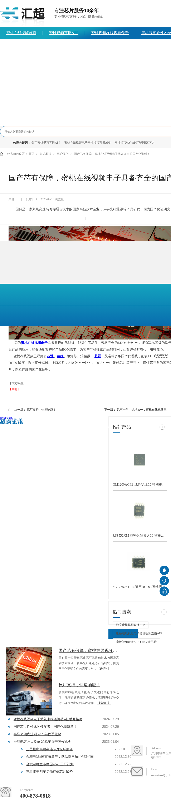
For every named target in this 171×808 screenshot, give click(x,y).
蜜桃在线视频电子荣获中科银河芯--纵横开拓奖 (48, 719)
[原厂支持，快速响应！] (29, 698)
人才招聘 (84, 45)
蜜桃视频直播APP (63, 33)
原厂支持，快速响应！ (41, 409)
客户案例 (63, 153)
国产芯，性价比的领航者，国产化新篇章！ (45, 726)
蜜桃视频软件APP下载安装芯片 (134, 142)
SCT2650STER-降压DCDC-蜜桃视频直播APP (140, 587)
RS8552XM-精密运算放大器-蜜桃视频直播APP (140, 535)
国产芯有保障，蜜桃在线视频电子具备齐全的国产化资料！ (112, 153)
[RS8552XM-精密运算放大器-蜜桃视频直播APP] (140, 511)
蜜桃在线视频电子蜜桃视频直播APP (87, 142)
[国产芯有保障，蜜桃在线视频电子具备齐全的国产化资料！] (29, 664)
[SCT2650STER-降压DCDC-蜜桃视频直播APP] (140, 562)
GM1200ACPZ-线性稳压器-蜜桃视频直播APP (140, 484)
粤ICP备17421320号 (90, 420)
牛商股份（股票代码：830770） (33, 428)
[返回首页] (164, 591)
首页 (32, 153)
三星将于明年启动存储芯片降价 (49, 771)
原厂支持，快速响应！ (79, 685)
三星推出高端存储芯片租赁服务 (49, 749)
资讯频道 (46, 153)
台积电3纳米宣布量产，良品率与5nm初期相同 (60, 756)
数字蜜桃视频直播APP (45, 142)
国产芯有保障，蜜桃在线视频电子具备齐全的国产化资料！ (89, 650)
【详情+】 (103, 668)
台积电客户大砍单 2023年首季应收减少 (42, 741)
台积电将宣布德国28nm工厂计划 (50, 764)
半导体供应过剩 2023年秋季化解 (37, 734)
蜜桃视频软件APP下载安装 (142, 426)
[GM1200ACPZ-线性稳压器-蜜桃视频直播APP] (140, 459)
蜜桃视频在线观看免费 (110, 33)
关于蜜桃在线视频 (49, 45)
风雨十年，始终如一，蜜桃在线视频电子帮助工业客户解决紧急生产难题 (144, 409)
